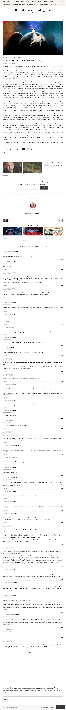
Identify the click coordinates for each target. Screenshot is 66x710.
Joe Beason (8, 288)
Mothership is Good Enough (10, 237)
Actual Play (6, 57)
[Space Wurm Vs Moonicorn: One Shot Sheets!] (54, 164)
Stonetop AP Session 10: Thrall (51, 237)
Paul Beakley (12, 63)
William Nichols (10, 251)
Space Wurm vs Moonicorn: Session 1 (31, 173)
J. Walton (8, 327)
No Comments (33, 198)
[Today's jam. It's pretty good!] (60, 220)
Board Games (7, 4)
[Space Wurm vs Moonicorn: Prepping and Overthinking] (12, 167)
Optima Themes (13, 707)
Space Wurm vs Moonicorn (16, 195)
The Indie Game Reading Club (33, 10)
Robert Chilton (10, 640)
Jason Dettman (10, 629)
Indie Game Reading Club (17, 57)
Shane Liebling (9, 477)
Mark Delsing (9, 261)
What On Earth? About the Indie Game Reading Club (16, 1)
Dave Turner (9, 374)
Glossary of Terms (48, 1)
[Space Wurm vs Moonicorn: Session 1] (32, 167)
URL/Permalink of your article (10, 692)
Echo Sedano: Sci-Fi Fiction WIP (48, 4)
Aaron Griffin (9, 358)
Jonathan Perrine (10, 445)
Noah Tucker (9, 491)
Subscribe (44, 187)
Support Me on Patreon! (19, 4)
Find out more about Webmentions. (50, 690)
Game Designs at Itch (32, 4)
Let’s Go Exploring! (36, 1)
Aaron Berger (9, 420)
